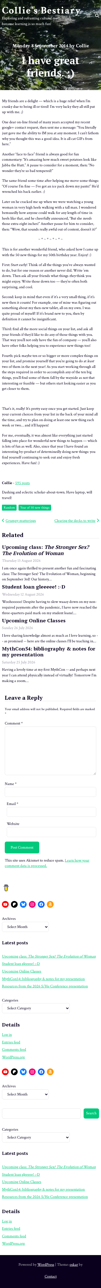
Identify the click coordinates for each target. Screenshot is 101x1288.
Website (13, 823)
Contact (51, 1276)
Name (11, 783)
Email (12, 803)
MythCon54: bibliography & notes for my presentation (48, 651)
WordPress (45, 1264)
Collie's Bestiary (41, 10)
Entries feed (11, 1042)
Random (9, 508)
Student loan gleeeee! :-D (33, 586)
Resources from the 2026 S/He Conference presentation (45, 986)
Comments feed (14, 1049)
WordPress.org (13, 1057)
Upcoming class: (45, 550)
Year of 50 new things (34, 508)
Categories (10, 1000)
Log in (7, 1034)
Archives (9, 918)
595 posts (22, 483)
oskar (74, 1264)
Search (91, 1113)
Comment (14, 723)
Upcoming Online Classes (34, 620)
